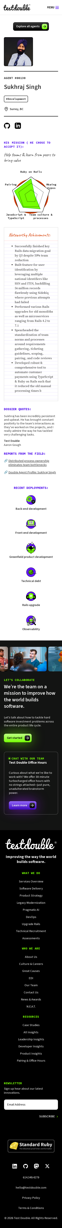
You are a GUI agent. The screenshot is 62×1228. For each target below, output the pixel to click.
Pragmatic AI (31, 910)
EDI (31, 978)
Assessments (31, 938)
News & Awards (31, 1000)
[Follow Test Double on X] (47, 1166)
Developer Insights (31, 1046)
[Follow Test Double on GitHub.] (25, 1166)
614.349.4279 (31, 1178)
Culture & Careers (31, 964)
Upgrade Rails (31, 924)
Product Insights (31, 1054)
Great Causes (31, 971)
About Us (31, 957)
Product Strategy (31, 896)
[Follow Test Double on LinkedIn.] (15, 1166)
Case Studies (31, 1025)
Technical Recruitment (31, 931)
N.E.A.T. (31, 1007)
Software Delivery (31, 889)
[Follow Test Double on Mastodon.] (36, 1166)
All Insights (31, 1032)
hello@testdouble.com (31, 1188)
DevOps (31, 917)
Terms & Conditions (31, 1208)
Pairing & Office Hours (31, 1061)
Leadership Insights (31, 1039)
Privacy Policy (31, 1198)
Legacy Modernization (31, 903)
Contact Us (31, 993)
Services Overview (31, 882)
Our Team (31, 985)
